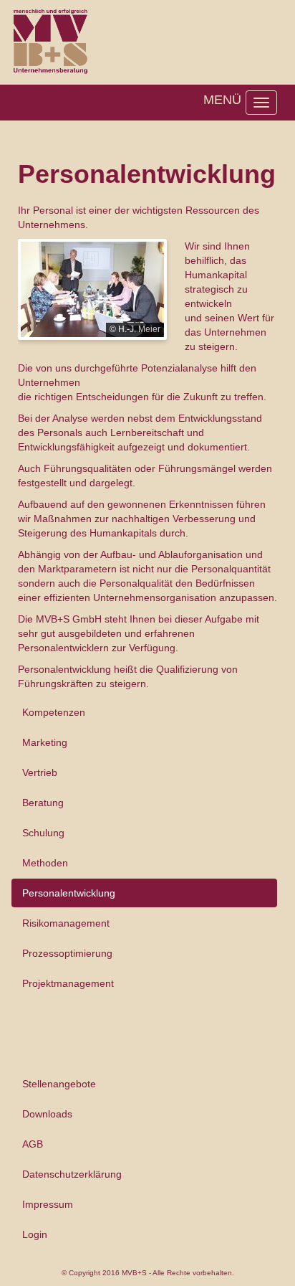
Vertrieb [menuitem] (39, 772)
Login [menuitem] (34, 1234)
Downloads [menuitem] (47, 1114)
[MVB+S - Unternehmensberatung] (49, 39)
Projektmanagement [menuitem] (68, 983)
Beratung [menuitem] (43, 802)
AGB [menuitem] (32, 1144)
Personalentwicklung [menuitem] (68, 893)
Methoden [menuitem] (45, 863)
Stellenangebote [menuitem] (59, 1083)
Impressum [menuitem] (47, 1204)
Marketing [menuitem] (44, 742)
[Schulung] (92, 288)
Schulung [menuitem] (43, 832)
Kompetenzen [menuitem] (53, 712)
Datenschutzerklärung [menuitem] (72, 1174)
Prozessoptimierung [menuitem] (67, 953)
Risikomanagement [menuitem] (66, 923)
